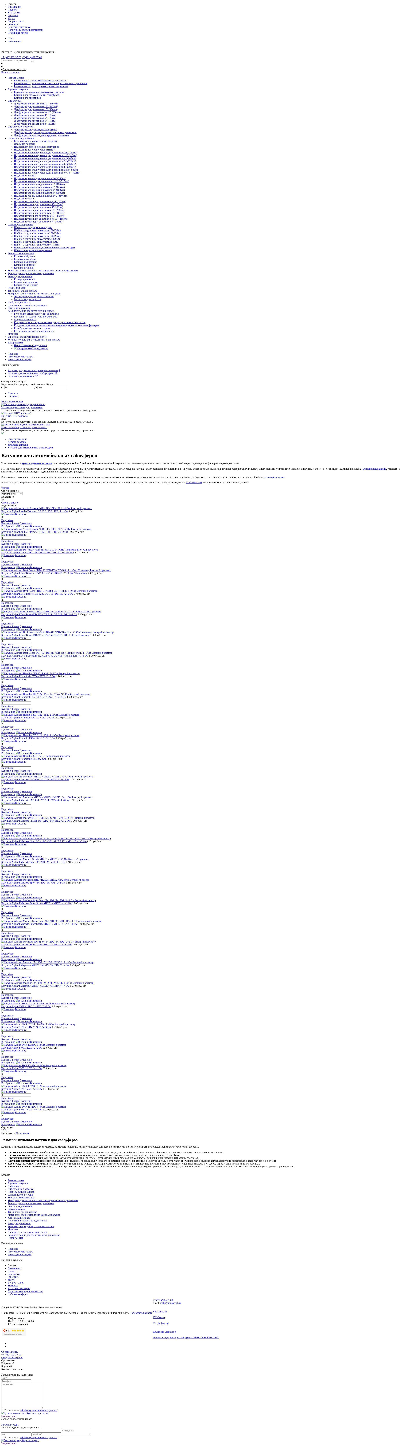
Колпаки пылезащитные (21, 1197)
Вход (10, 38)
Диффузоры (14, 1186)
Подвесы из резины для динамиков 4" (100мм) (39, 184)
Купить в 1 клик (10, 523)
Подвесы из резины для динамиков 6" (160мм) (39, 190)
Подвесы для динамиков (21, 1191)
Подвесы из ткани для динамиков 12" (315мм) (39, 213)
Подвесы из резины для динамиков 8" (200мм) (39, 192)
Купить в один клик (37, 1413)
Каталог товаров (10, 72)
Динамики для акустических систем (27, 1232)
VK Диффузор (161, 1323)
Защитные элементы (25, 319)
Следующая (22, 1133)
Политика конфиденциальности (25, 29)
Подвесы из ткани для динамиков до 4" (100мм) (40, 201)
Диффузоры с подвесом (20, 1189)
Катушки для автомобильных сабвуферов (30, 373)
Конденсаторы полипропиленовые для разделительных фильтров (49, 322)
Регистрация (14, 41)
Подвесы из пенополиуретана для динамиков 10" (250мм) (45, 152)
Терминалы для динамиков (22, 1212)
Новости (12, 9)
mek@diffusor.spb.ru (170, 1303)
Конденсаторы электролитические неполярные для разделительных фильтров (56, 325)
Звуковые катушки (18, 1183)
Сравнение (26, 523)
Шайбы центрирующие (20, 1194)
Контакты (13, 24)
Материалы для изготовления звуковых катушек (34, 1214)
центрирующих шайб (374, 468)
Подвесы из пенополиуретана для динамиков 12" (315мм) (45, 155)
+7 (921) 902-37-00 (163, 1300)
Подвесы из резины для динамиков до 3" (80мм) (40, 195)
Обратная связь (9, 1351)
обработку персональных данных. (38, 1410)
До (36, 387)
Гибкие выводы (16, 1209)
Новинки (13, 353)
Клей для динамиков (19, 1217)
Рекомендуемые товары (20, 356)
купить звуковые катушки (37, 463)
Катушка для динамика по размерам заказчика (33, 370)
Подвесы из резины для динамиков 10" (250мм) (40, 178)
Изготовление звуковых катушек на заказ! (24, 427)
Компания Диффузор (164, 1331)
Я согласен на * (31, 1410)
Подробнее (7, 520)
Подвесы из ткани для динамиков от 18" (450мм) (40, 218)
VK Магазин (160, 1311)
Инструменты (15, 1237)
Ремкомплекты (16, 1180)
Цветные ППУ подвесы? (14, 416)
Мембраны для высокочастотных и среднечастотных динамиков (43, 1200)
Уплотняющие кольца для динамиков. (21, 407)
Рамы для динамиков (19, 1223)
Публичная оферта (18, 32)
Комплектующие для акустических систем (31, 1226)
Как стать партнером (19, 27)
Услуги (11, 18)
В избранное (8, 526)
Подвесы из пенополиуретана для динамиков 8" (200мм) (45, 167)
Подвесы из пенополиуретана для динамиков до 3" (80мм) (46, 169)
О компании (14, 6)
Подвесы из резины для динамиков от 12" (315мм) (41, 181)
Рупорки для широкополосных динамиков (31, 1203)
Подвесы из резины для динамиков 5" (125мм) (39, 187)
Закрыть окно (8, 1416)
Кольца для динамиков (20, 1206)
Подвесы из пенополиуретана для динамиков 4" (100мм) (45, 158)
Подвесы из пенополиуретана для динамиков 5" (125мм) (45, 161)
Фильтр (5, 488)
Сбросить (13, 396)
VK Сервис (159, 1317)
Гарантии (13, 15)
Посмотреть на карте (141, 1312)
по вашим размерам (274, 477)
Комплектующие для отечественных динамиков (34, 1235)
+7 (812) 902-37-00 (11, 1354)
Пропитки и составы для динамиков (27, 1220)
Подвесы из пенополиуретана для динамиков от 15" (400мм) (47, 172)
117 (55, 373)
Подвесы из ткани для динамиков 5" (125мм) (38, 204)
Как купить (14, 12)
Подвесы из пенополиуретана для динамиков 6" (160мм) (45, 164)
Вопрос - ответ (16, 21)
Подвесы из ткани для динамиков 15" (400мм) (39, 215)
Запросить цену (30, 1440)
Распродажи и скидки (19, 359)
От (2, 387)
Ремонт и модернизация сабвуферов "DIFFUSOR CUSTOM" (186, 1337)
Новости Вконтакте (12, 401)
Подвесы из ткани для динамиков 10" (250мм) (39, 210)
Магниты (13, 1229)
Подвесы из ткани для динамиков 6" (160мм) (38, 207)
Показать (13, 393)
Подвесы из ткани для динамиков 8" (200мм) (38, 221)
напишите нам (194, 482)
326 (37, 376)
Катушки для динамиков (21, 376)
